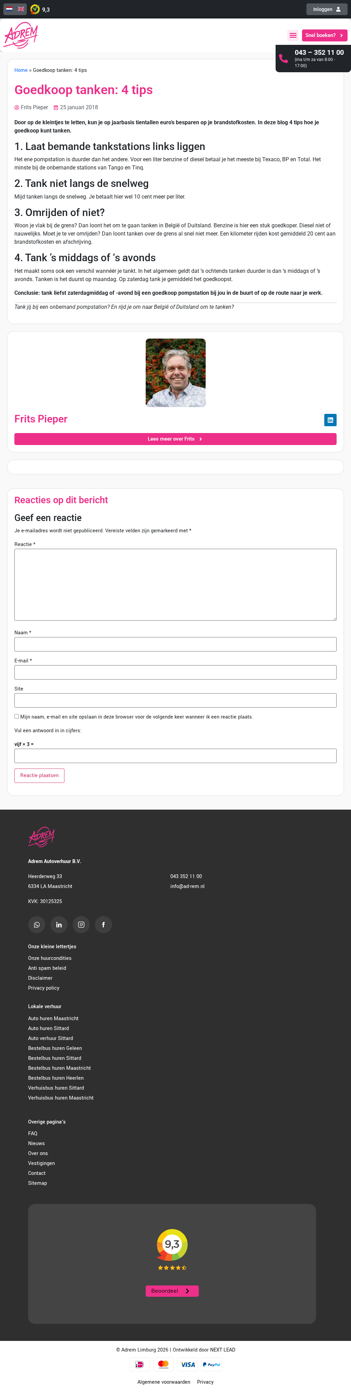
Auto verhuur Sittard (50, 1038)
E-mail (23, 661)
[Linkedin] (330, 420)
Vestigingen (41, 1163)
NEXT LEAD (222, 1350)
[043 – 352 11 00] (283, 58)
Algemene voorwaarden (163, 1382)
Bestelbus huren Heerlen (56, 1078)
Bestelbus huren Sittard (54, 1058)
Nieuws (36, 1143)
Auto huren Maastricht (53, 1018)
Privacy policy (43, 988)
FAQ (32, 1133)
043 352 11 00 (186, 876)
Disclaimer (40, 978)
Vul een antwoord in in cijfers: (48, 731)
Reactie (24, 544)
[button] (293, 35)
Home (21, 70)
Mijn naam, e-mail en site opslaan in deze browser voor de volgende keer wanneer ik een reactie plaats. (136, 717)
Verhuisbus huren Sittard (56, 1088)
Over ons (38, 1153)
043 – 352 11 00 (319, 52)
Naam (22, 633)
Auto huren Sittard (48, 1028)
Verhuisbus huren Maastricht (61, 1098)
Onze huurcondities (50, 958)
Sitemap (37, 1183)
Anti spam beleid (47, 968)
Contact (37, 1173)
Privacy (205, 1382)
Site (18, 689)
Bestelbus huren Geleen (55, 1048)
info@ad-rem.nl (187, 886)
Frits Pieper (41, 419)
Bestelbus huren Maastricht (59, 1068)
